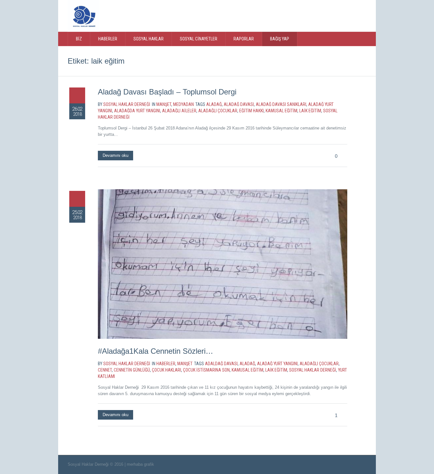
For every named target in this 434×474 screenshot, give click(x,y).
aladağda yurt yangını (137, 110)
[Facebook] (324, 15)
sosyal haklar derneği (312, 370)
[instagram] (337, 15)
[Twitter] (311, 15)
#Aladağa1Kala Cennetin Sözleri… (155, 351)
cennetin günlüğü (132, 370)
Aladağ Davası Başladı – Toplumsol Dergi (167, 91)
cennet (105, 370)
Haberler (165, 363)
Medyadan (183, 104)
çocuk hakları (166, 370)
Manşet (163, 104)
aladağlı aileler (179, 110)
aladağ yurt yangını (277, 363)
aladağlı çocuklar (217, 110)
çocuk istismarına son (206, 370)
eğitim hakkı (251, 110)
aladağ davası (239, 104)
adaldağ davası (221, 363)
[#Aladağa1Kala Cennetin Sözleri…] (222, 264)
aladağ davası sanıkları (281, 104)
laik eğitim (310, 110)
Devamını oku (115, 155)
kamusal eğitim (281, 110)
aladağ (214, 104)
